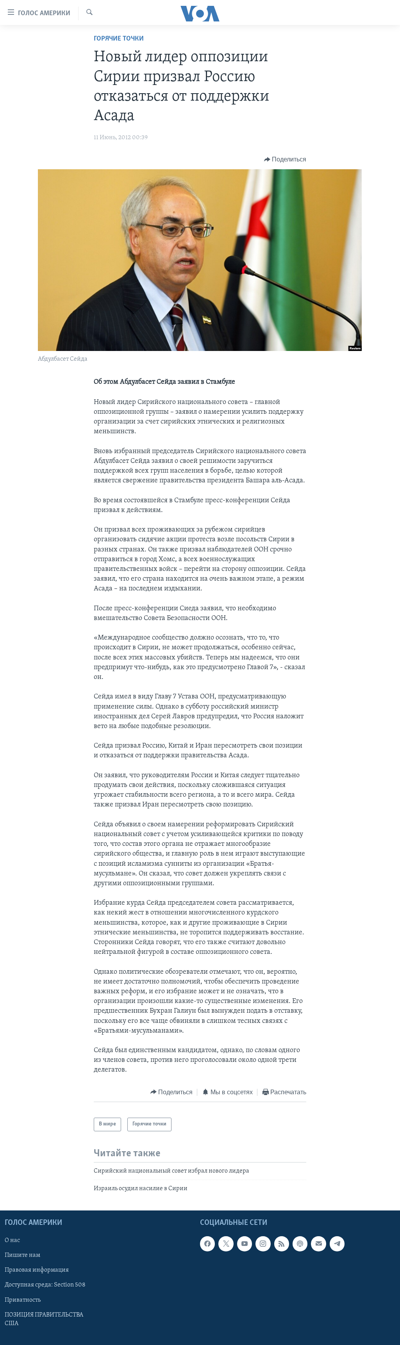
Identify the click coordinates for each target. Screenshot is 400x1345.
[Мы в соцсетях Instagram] (262, 1244)
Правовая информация (37, 1270)
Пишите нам (22, 1256)
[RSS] (281, 1244)
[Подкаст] (300, 1244)
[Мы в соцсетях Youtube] (244, 1244)
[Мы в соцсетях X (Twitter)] (225, 1244)
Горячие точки (119, 39)
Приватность (23, 1300)
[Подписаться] (318, 1244)
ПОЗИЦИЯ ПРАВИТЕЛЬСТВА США (44, 1319)
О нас (12, 1241)
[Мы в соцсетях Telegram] (337, 1244)
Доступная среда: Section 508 (45, 1285)
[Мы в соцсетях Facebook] (207, 1244)
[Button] (285, 159)
